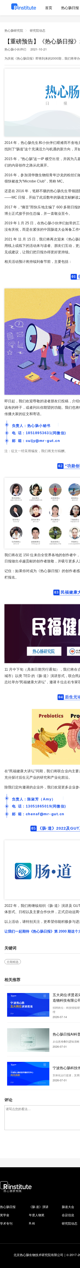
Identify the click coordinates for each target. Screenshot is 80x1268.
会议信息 (68, 1215)
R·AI (32, 1223)
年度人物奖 (36, 1215)
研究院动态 (37, 30)
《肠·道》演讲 (38, 1206)
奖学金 (4, 1215)
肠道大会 (68, 1206)
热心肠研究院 (13, 30)
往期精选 (12, 962)
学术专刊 (6, 1223)
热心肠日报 (8, 1206)
